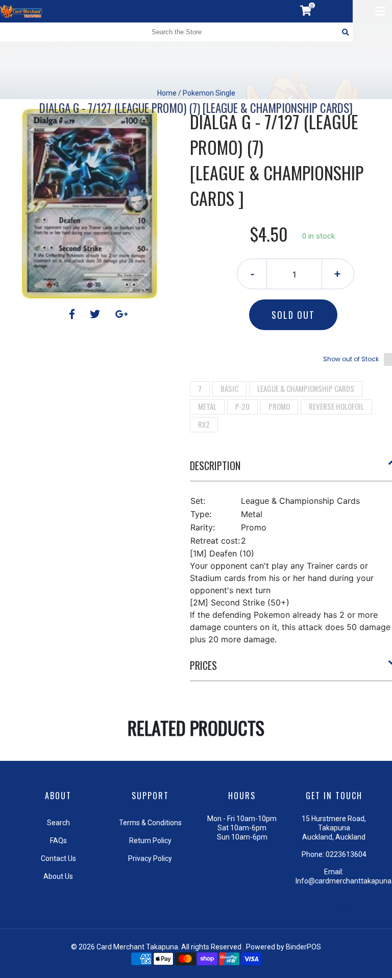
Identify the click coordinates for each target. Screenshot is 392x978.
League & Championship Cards (305, 388)
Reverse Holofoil (336, 406)
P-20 (242, 406)
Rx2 (204, 424)
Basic (229, 388)
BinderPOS (303, 947)
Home (167, 93)
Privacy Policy (150, 858)
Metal (207, 406)
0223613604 (346, 854)
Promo (279, 406)
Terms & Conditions (150, 823)
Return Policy (150, 840)
